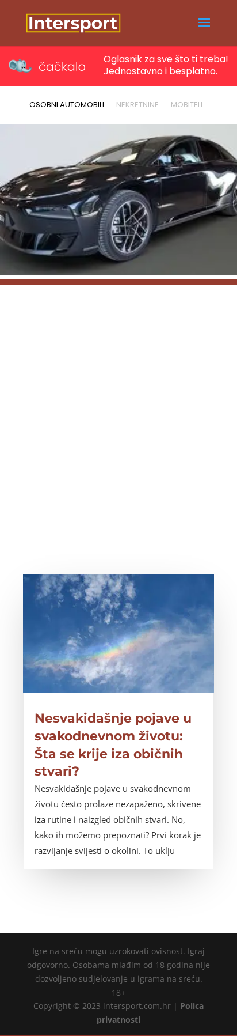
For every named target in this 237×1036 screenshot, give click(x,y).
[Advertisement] (118, 404)
